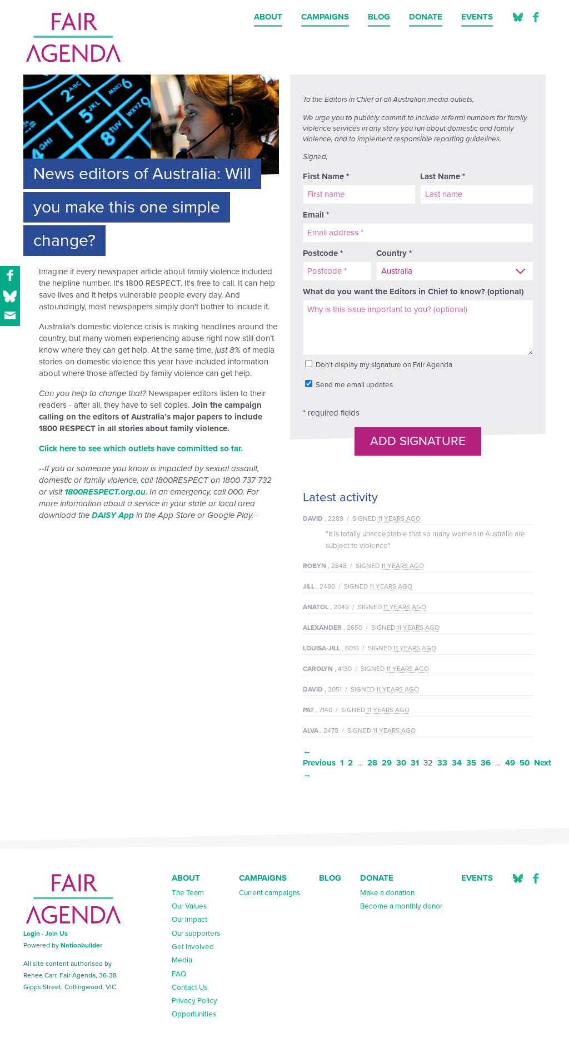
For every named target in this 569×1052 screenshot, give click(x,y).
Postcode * (323, 253)
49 (510, 763)
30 (401, 763)
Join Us (56, 933)
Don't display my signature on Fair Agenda (383, 364)
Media (182, 960)
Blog (379, 17)
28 (372, 763)
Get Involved (193, 946)
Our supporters (196, 933)
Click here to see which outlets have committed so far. (141, 448)
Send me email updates (353, 385)
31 (415, 763)
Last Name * (442, 176)
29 (387, 763)
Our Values (189, 906)
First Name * (326, 176)
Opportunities (194, 1014)
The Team (188, 892)
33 (442, 763)
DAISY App (113, 515)
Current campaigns (269, 892)
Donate (425, 17)
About (268, 17)
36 (486, 763)
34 (457, 763)
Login (31, 933)
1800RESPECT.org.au (105, 492)
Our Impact (189, 919)
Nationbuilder (81, 945)
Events (477, 17)
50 (525, 763)
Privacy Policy (194, 1000)
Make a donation (387, 892)
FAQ (179, 974)
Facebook (535, 17)
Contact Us (189, 987)
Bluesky (517, 879)
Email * (316, 215)
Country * (394, 253)
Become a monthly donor (401, 906)
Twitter (517, 17)
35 (471, 763)
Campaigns (325, 17)
